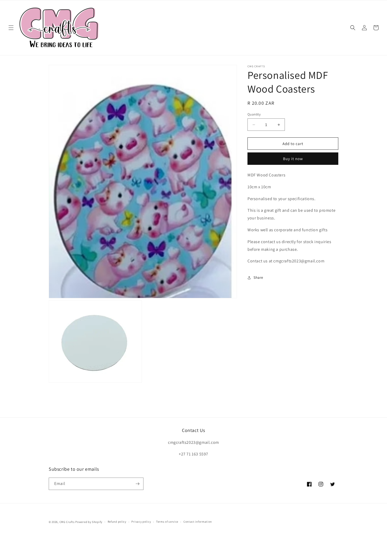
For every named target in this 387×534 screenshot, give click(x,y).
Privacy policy (141, 522)
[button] (11, 27)
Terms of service (167, 522)
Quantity (254, 114)
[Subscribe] (137, 484)
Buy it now (293, 158)
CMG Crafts (67, 522)
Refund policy (117, 522)
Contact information (197, 522)
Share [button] (258, 277)
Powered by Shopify (88, 522)
